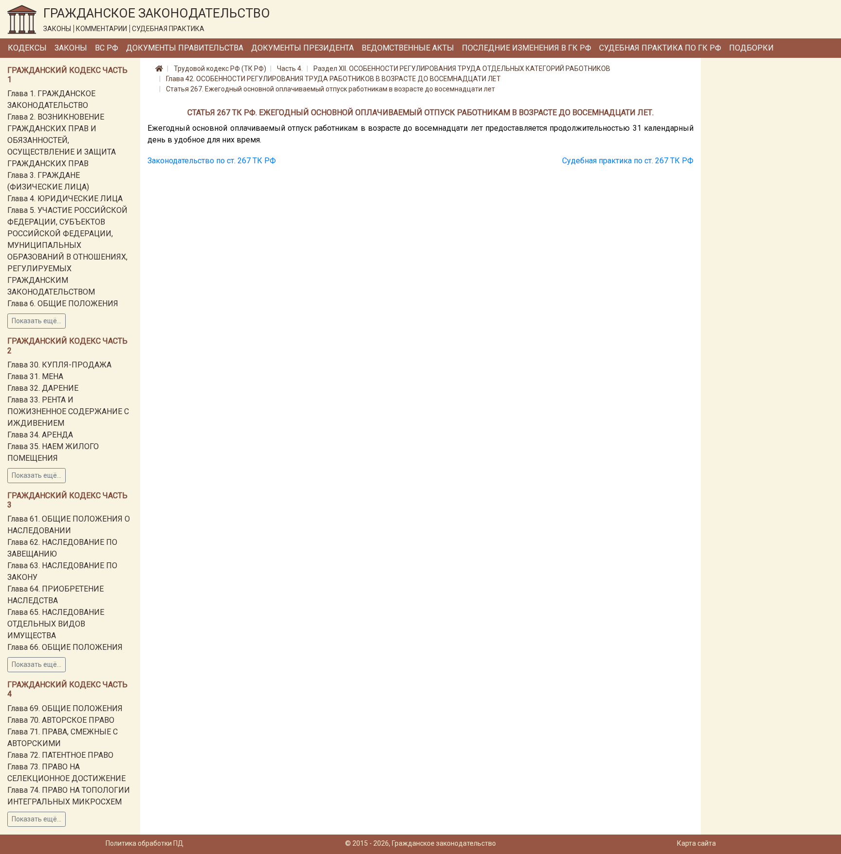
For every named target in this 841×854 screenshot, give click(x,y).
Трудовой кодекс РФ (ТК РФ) (220, 68)
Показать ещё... (36, 321)
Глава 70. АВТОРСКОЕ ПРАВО (60, 720)
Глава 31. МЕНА (35, 376)
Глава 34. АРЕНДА (40, 434)
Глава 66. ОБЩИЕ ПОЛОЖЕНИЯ (65, 647)
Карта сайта (696, 843)
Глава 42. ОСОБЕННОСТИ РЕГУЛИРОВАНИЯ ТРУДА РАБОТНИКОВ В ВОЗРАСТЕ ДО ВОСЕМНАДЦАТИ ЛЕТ (333, 79)
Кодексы (27, 47)
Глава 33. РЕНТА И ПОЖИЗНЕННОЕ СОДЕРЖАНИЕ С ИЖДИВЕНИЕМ (68, 411)
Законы (71, 47)
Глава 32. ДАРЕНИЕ (42, 388)
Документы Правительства (184, 47)
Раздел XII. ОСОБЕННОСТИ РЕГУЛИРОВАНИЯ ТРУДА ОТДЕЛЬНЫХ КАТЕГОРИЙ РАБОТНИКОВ (461, 68)
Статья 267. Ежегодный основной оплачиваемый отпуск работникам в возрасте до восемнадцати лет (330, 89)
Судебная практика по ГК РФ (660, 47)
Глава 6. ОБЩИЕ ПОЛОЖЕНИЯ (62, 303)
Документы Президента (302, 47)
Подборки (751, 47)
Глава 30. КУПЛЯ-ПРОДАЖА (59, 364)
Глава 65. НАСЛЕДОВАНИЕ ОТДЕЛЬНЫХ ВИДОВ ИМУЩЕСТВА (55, 624)
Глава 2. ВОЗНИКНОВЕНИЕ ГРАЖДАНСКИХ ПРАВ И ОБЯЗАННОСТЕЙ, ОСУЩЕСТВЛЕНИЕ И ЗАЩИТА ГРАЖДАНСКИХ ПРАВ (61, 140)
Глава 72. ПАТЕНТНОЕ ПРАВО (60, 755)
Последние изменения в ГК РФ (526, 47)
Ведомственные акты (408, 47)
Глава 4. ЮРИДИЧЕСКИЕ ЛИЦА (65, 198)
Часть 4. (290, 68)
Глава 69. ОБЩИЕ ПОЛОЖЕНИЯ (65, 708)
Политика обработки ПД (144, 843)
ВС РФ (106, 47)
